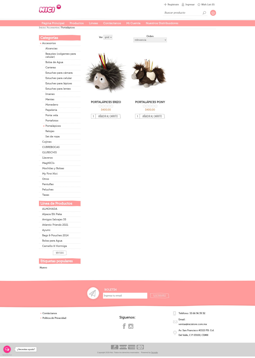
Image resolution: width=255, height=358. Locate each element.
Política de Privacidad (54, 318)
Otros (45, 179)
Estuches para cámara (59, 72)
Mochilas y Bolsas (53, 168)
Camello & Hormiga (54, 246)
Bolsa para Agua (52, 240)
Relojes (49, 131)
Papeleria (51, 110)
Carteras (50, 67)
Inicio (42, 27)
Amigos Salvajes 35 (54, 219)
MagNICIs (48, 163)
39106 (106, 70)
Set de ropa (52, 136)
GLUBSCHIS (49, 152)
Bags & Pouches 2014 (55, 235)
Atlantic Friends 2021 (55, 224)
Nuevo (43, 267)
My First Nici (50, 173)
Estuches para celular (58, 78)
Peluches (47, 189)
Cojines (47, 141)
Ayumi (46, 230)
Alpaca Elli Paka (52, 214)
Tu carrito (213, 13)
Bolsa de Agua (54, 62)
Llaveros (47, 157)
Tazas (45, 194)
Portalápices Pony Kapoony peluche (150, 102)
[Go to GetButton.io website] (7, 355)
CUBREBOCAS (51, 147)
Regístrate (173, 4)
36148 (150, 70)
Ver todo (60, 252)
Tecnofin (154, 353)
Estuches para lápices (58, 83)
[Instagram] (131, 326)
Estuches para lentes (58, 88)
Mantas (49, 99)
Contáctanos (49, 313)
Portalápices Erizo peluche (106, 102)
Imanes (50, 94)
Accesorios (53, 27)
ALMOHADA (49, 208)
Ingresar (190, 4)
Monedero (51, 104)
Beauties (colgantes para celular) (60, 55)
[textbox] (185, 13)
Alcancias (51, 48)
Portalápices (53, 125)
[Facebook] (124, 326)
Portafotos (51, 120)
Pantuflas (48, 184)
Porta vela (51, 115)
